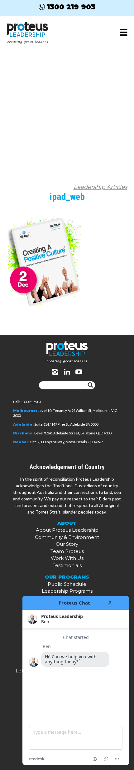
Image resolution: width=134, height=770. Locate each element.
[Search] (90, 385)
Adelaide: (23, 424)
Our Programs (67, 577)
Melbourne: (25, 410)
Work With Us (67, 558)
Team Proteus (67, 551)
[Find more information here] (75, 680)
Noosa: (20, 442)
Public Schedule (67, 584)
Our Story (67, 544)
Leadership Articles (100, 187)
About (67, 523)
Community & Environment (67, 537)
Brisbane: (23, 433)
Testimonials (67, 565)
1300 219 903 (71, 7)
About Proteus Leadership (67, 530)
